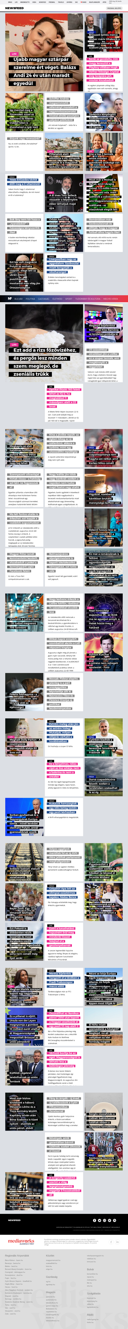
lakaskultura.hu (52, 1303)
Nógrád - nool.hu (11, 1296)
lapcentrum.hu (92, 1307)
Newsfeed (42, 2)
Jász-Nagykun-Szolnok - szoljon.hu (19, 1290)
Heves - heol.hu (11, 1287)
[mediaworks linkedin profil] (117, 1242)
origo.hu (49, 1269)
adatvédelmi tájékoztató (64, 1227)
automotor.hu (51, 1300)
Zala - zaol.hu (10, 1314)
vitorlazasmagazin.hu (95, 1256)
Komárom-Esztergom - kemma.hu (18, 1293)
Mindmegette (25, 2)
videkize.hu (91, 1259)
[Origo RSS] (114, 1220)
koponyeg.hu (92, 1301)
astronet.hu (50, 1297)
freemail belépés (114, 8)
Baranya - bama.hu (12, 1263)
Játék (104, 2)
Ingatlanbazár (94, 2)
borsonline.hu (92, 1274)
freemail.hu (91, 1298)
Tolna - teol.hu (10, 1305)
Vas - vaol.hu (10, 1308)
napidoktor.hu (51, 1312)
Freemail (52, 2)
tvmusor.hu (91, 1262)
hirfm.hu (90, 1322)
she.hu (89, 1286)
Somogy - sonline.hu (13, 1299)
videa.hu (90, 1304)
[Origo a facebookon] (94, 1220)
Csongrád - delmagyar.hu (15, 1272)
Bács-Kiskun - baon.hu (14, 1260)
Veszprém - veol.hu (12, 1311)
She (76, 2)
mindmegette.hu (52, 1315)
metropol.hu (91, 1280)
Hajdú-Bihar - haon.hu (13, 1284)
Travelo (61, 2)
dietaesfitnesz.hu (52, 1321)
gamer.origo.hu (52, 1306)
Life (16, 2)
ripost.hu (90, 1277)
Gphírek (69, 2)
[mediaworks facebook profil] (111, 1242)
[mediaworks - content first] (21, 1242)
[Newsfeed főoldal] (14, 1220)
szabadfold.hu (51, 1263)
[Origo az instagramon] (104, 1220)
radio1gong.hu (92, 1319)
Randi (84, 2)
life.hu (89, 1283)
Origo (10, 2)
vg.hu (48, 1281)
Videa (34, 2)
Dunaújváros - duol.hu (13, 1275)
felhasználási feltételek (81, 1227)
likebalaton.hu (51, 1309)
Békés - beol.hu (11, 1266)
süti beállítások (96, 1227)
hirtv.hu (49, 1266)
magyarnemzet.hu (53, 1260)
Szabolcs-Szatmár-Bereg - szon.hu (19, 1302)
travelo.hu (50, 1318)
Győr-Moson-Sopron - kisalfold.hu (18, 1281)
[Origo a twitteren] (99, 1220)
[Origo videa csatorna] (109, 1220)
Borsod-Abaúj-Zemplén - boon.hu (18, 1269)
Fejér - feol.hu (10, 1278)
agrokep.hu (50, 1285)
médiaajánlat (115, 1227)
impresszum (106, 1227)
